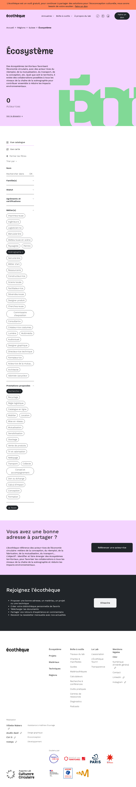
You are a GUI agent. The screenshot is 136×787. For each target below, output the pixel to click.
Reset (13, 507)
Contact (117, 672)
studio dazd (12, 733)
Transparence (98, 666)
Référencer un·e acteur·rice (112, 547)
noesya (10, 741)
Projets (52, 655)
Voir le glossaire (13, 116)
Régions (21, 27)
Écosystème (55, 649)
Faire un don (122, 16)
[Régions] (103, 16)
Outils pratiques (78, 689)
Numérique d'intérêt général (121, 663)
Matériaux (54, 662)
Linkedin (117, 677)
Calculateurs (76, 676)
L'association (97, 654)
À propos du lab (82, 16)
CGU (115, 657)
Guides (73, 666)
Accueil (10, 27)
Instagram (118, 682)
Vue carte (15, 149)
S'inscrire (105, 603)
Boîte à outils (77, 649)
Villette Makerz (14, 725)
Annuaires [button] (46, 16)
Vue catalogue (17, 142)
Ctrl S (9, 737)
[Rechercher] (97, 16)
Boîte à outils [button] (63, 16)
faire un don (81, 6)
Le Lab (94, 649)
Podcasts (74, 706)
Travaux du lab (77, 654)
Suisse (32, 27)
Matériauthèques (78, 671)
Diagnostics (76, 701)
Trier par (10, 161)
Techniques (54, 668)
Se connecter (108, 16)
